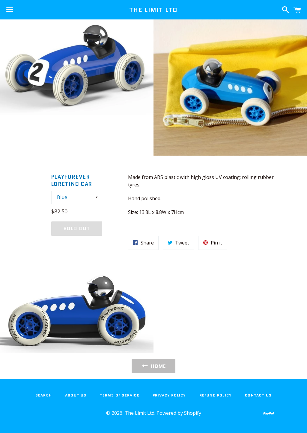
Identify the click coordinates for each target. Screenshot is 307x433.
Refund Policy (215, 395)
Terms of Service (119, 395)
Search (43, 395)
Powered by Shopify (178, 413)
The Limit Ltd (153, 10)
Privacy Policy (169, 395)
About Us (76, 395)
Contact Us (258, 395)
